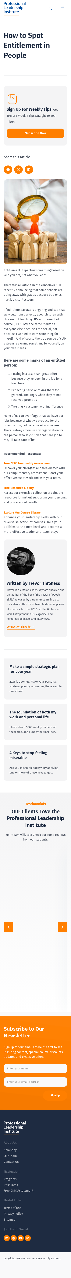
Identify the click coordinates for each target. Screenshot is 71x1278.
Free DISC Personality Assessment (27, 463)
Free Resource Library (19, 488)
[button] (62, 8)
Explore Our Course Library (22, 512)
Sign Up (55, 1095)
